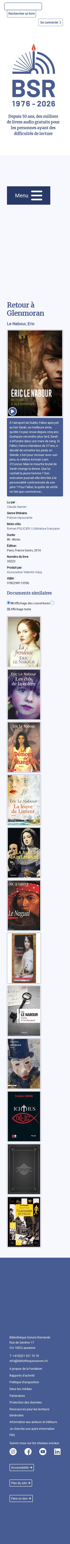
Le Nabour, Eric (20, 323)
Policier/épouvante (19, 517)
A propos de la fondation (26, 1368)
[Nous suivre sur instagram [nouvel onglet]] (13, 1451)
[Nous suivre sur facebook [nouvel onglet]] (28, 1451)
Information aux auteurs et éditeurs (33, 1422)
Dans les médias (21, 1389)
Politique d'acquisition (24, 1382)
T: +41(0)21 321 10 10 (24, 1356)
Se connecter (49, 22)
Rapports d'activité (22, 1375)
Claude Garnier (17, 507)
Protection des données (26, 1402)
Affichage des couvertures (32, 603)
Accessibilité (20, 1467)
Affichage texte (20, 609)
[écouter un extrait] (12, 411)
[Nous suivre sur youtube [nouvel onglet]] (42, 1451)
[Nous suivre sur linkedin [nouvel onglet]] (57, 1451)
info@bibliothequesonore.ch (29, 1361)
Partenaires (17, 1396)
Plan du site (19, 1483)
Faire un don (19, 1498)
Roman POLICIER (19, 528)
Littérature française (46, 528)
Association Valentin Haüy (24, 572)
